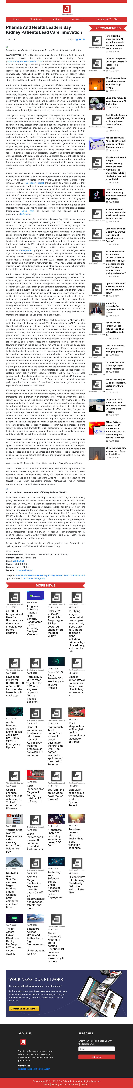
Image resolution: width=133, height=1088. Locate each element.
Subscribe (96, 1057)
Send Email (18, 561)
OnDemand (25, 214)
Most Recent (36, 19)
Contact (85, 1084)
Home (16, 19)
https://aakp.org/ (24, 570)
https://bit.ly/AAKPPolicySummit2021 (25, 61)
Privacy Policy (59, 1084)
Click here (28, 211)
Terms (46, 1084)
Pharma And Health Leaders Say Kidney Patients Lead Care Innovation (50, 575)
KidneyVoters (25, 250)
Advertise (73, 1084)
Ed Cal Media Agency (34, 578)
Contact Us (77, 19)
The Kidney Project (34, 183)
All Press (57, 19)
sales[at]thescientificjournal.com (34, 1068)
